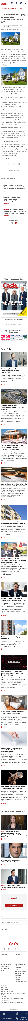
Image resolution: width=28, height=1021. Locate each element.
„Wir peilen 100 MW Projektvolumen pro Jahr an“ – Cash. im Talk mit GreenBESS (15, 211)
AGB (16, 961)
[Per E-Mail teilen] (19, 164)
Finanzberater (5, 959)
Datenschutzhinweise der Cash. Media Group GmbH (21, 964)
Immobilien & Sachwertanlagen (6, 963)
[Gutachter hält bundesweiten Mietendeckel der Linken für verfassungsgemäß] (14, 739)
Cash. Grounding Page (21, 981)
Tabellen (17, 979)
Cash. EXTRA (4, 987)
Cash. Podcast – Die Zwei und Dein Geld (11, 1002)
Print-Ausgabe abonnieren (14, 324)
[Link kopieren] (8, 164)
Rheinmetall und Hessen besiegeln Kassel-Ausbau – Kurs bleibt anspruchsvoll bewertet (15, 186)
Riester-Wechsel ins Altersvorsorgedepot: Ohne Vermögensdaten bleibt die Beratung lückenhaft (14, 833)
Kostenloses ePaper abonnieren (14, 319)
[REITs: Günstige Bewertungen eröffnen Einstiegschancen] (14, 850)
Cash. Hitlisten (5, 1000)
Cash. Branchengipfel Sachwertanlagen (12, 998)
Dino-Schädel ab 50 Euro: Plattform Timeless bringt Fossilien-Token (13, 787)
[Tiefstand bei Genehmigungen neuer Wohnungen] (14, 627)
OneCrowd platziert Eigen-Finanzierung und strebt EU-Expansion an (11, 370)
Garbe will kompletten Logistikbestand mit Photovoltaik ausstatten (12, 407)
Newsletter (18, 975)
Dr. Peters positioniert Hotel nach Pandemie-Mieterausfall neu (12, 712)
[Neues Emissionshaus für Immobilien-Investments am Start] (14, 512)
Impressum (18, 967)
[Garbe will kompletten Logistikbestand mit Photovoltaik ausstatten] (14, 396)
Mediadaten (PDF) (19, 973)
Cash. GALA (4, 996)
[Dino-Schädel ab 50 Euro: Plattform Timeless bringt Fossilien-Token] (14, 777)
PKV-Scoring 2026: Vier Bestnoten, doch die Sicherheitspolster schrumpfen (15, 199)
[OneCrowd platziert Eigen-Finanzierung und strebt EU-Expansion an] (14, 359)
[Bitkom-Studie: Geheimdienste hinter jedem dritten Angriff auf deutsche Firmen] (14, 662)
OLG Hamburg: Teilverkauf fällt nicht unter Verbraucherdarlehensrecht (14, 485)
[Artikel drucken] (14, 164)
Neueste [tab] (3, 178)
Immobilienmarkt (6, 155)
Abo (16, 957)
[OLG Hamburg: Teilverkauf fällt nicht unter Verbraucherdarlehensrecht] (14, 474)
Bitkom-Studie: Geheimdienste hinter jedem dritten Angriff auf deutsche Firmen (12, 673)
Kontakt (17, 969)
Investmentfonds (5, 961)
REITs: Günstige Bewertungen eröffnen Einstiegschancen (11, 861)
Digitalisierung (5, 966)
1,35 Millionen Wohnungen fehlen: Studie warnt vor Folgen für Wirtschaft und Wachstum (13, 447)
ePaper (16, 959)
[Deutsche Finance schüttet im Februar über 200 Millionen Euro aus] (14, 589)
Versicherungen (5, 957)
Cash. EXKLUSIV (5, 989)
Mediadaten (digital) (20, 971)
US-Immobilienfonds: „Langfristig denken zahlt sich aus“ (13, 886)
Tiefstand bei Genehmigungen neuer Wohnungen (14, 638)
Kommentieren (14, 170)
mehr (7, 191)
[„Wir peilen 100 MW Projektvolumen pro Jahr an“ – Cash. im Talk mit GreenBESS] (6, 209)
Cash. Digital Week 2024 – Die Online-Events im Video (13, 994)
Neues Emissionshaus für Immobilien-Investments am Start (13, 523)
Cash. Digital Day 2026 (7, 991)
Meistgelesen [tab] (11, 178)
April (13, 115)
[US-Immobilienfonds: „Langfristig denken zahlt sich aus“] (14, 876)
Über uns (17, 977)
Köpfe (2, 970)
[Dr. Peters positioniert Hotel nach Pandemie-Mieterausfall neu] (14, 702)
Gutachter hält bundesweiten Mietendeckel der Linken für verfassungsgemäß (11, 750)
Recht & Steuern (5, 968)
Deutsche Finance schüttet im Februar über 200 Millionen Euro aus (13, 599)
